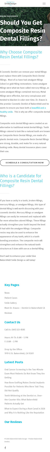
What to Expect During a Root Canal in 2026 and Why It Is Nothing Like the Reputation (24, 410)
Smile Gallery (10, 303)
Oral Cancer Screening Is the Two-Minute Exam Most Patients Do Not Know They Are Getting (24, 373)
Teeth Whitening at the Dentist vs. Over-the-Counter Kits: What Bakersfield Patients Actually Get (23, 399)
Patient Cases (10, 298)
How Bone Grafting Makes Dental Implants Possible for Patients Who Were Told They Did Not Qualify (24, 386)
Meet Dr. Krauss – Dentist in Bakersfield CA (24, 308)
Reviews (8, 313)
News (7, 293)
